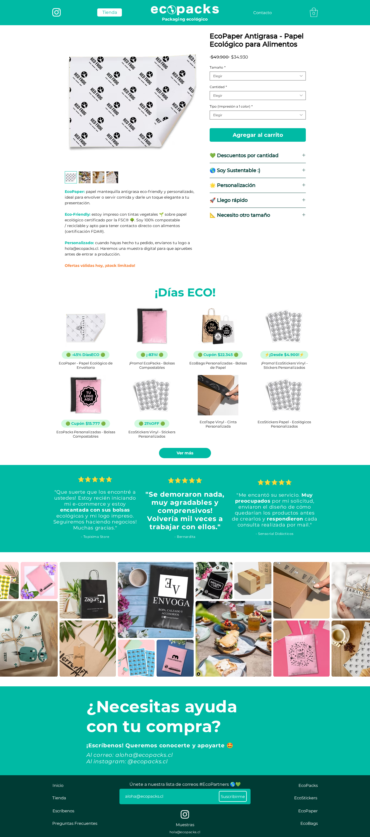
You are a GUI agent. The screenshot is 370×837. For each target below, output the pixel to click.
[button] (314, 12)
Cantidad (218, 87)
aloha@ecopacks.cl (144, 755)
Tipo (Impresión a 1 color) (231, 106)
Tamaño (218, 67)
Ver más (185, 452)
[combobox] (258, 76)
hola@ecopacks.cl (185, 832)
